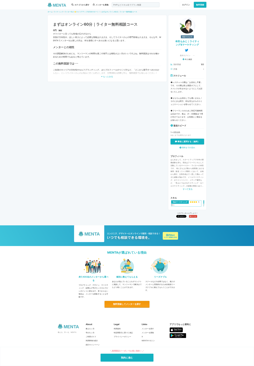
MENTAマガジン (148, 340)
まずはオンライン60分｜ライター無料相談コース (119, 12)
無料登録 (200, 4)
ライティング (58, 12)
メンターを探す (148, 329)
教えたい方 (90, 329)
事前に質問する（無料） (188, 141)
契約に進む (127, 357)
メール (193, 216)
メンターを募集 (102, 5)
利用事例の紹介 (92, 340)
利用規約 (117, 329)
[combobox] (135, 4)
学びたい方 (90, 333)
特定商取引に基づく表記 (123, 333)
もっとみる (108, 76)
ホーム (50, 12)
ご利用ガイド (91, 337)
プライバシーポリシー (122, 337)
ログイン (186, 4)
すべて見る (188, 189)
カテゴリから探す (81, 5)
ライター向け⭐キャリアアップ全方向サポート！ (82, 12)
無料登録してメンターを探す (127, 304)
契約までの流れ (188, 147)
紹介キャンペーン (93, 345)
